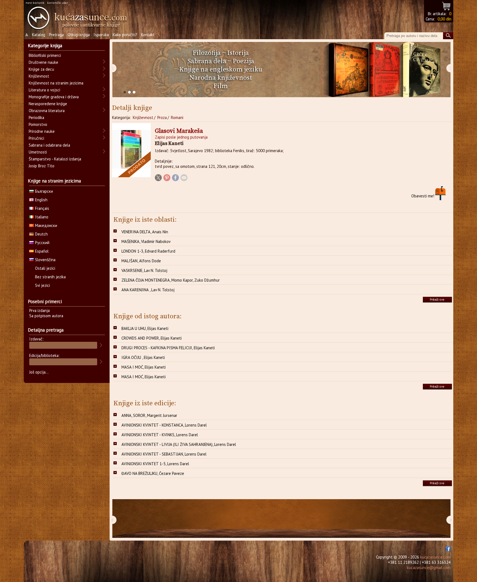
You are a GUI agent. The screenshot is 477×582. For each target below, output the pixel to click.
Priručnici (36, 138)
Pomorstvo (38, 124)
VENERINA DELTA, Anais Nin (144, 231)
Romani (177, 117)
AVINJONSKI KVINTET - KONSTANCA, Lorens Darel (164, 425)
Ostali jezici (45, 268)
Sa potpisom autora (46, 315)
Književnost (143, 117)
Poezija (243, 61)
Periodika (36, 117)
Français (42, 208)
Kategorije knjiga (45, 46)
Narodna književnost (220, 78)
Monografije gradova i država (54, 96)
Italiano (41, 216)
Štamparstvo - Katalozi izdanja (55, 159)
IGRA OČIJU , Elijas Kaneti (143, 357)
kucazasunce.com (435, 557)
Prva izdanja (39, 310)
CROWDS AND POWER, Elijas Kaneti (151, 338)
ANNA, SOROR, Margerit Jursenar (149, 415)
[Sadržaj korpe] (446, 5)
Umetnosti (38, 152)
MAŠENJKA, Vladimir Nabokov (146, 241)
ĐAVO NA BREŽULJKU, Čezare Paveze (152, 473)
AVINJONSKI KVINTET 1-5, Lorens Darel (155, 463)
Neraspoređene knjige (48, 103)
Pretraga (56, 34)
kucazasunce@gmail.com (429, 567)
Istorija (238, 53)
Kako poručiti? (125, 34)
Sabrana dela (206, 61)
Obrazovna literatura (47, 110)
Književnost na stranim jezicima (56, 83)
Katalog (38, 34)
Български (44, 191)
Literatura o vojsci (44, 89)
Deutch (41, 234)
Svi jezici (42, 285)
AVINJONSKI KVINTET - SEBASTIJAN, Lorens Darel (163, 454)
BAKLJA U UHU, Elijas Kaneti (144, 328)
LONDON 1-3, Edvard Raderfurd (148, 251)
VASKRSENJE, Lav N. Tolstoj (144, 270)
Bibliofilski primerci (45, 55)
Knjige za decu (41, 69)
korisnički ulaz (57, 3)
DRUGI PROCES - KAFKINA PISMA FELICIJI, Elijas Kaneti (168, 347)
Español (42, 251)
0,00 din (444, 19)
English (41, 199)
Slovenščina (45, 259)
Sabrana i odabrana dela (49, 145)
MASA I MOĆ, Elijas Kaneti (143, 367)
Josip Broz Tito (41, 165)
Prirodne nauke (42, 131)
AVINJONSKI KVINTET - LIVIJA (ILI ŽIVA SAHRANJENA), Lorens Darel (178, 444)
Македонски (46, 225)
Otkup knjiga (79, 34)
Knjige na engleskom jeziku (220, 69)
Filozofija (207, 53)
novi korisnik (35, 3)
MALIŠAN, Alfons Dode (141, 260)
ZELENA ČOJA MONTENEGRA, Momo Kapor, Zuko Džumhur (170, 280)
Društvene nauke (43, 62)
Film (220, 86)
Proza (162, 117)
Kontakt (148, 34)
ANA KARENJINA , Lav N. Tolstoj (147, 289)
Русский (42, 242)
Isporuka (101, 34)
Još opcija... (39, 372)
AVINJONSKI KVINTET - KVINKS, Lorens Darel (159, 434)
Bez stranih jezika (50, 276)
